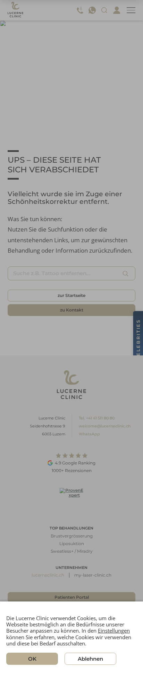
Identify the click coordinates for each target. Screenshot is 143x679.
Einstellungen (114, 630)
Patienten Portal (71, 597)
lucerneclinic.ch (48, 575)
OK (32, 658)
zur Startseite (71, 295)
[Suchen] (126, 273)
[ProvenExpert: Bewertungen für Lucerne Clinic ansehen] (71, 499)
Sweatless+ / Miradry (72, 551)
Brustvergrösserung (72, 535)
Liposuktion (71, 543)
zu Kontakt (71, 310)
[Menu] (131, 10)
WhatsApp (89, 434)
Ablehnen (90, 658)
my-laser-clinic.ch (92, 575)
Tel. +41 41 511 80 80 (97, 418)
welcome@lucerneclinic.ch (105, 426)
